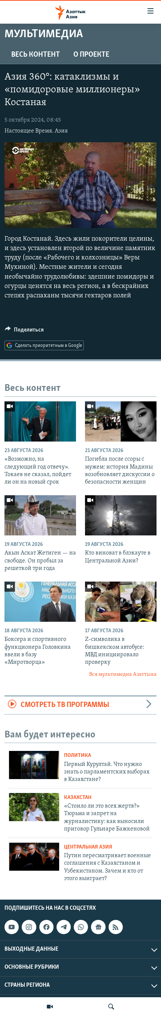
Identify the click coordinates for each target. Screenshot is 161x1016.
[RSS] (116, 927)
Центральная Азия (88, 847)
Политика (77, 755)
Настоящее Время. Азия (36, 131)
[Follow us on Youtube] (11, 927)
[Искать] (111, 1006)
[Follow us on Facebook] (46, 927)
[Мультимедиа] (50, 1006)
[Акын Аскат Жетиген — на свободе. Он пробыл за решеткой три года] (40, 515)
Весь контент (35, 55)
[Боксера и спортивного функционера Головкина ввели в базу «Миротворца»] (40, 602)
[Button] (24, 331)
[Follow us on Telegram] (64, 927)
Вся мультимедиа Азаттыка (123, 674)
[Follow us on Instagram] (29, 927)
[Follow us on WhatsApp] (81, 927)
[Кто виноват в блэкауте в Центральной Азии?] (121, 515)
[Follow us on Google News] (98, 927)
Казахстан (77, 797)
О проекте (91, 55)
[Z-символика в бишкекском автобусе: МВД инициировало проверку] (121, 602)
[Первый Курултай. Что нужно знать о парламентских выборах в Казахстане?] (34, 765)
